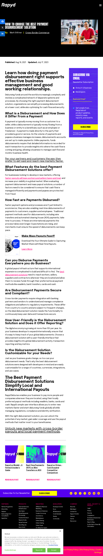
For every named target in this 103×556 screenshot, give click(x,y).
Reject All (39, 550)
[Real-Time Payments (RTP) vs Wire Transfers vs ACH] (35, 462)
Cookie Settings (10, 550)
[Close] (60, 531)
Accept (54, 550)
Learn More (27, 249)
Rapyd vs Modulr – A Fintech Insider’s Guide (13, 467)
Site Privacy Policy (87, 550)
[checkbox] (83, 90)
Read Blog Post (12, 480)
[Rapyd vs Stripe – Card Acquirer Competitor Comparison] (56, 462)
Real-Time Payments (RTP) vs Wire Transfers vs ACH (35, 467)
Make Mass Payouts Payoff (38, 236)
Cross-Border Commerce (37, 33)
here (77, 133)
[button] (100, 5)
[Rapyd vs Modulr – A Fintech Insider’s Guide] (14, 462)
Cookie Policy (53, 545)
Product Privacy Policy (69, 550)
